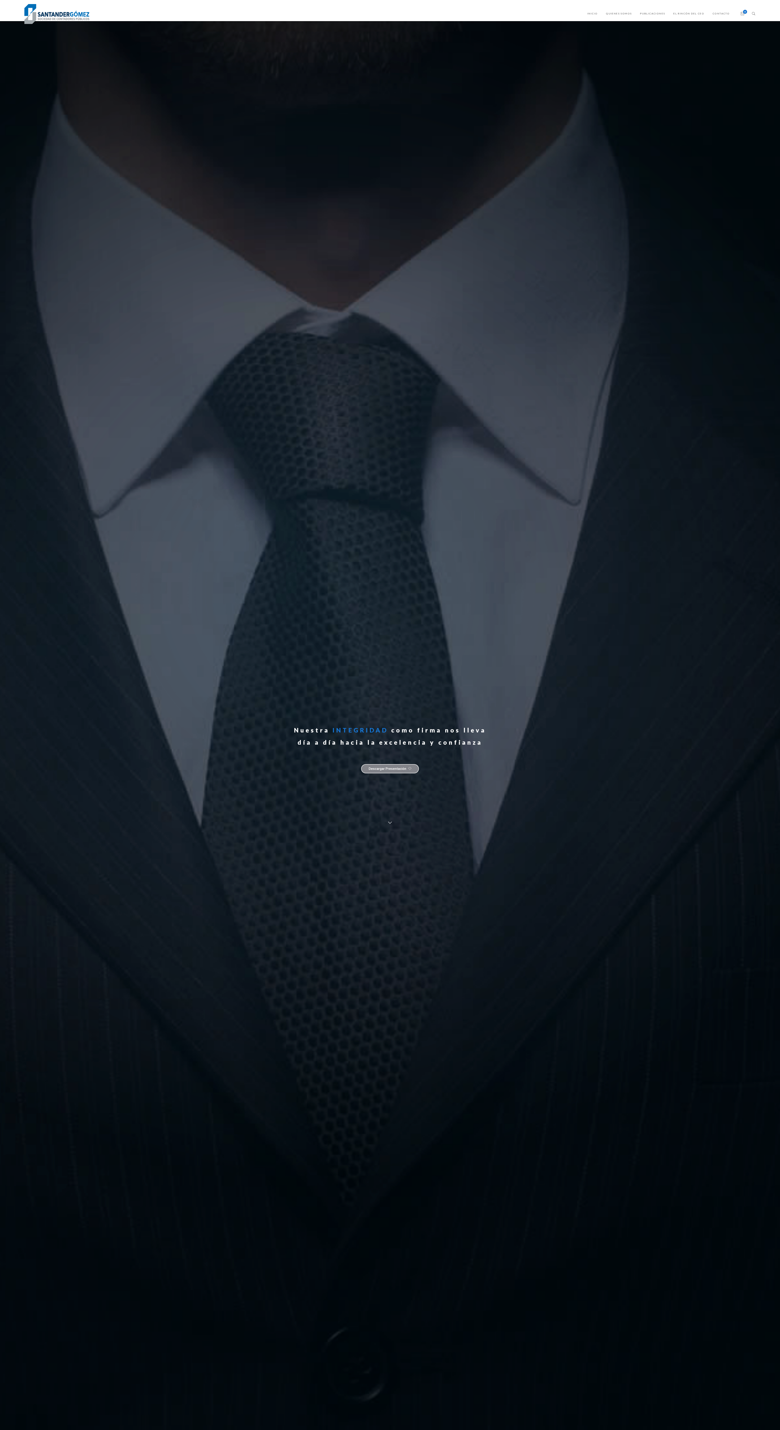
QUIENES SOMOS (619, 13)
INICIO (592, 13)
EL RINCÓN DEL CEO (688, 13)
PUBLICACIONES (652, 13)
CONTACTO (721, 13)
